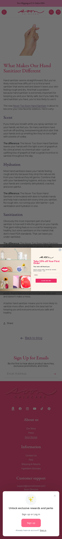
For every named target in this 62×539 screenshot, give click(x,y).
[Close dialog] (60, 250)
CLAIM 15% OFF (46, 280)
